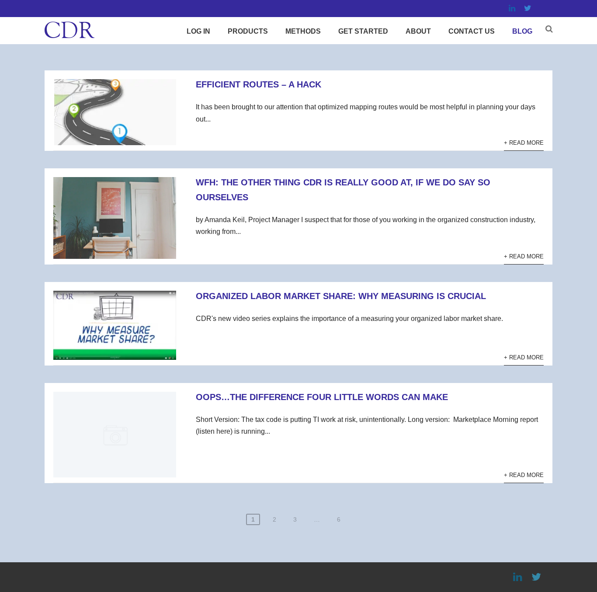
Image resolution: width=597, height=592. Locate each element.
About (418, 31)
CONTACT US (471, 31)
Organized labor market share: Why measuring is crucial (341, 296)
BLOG (522, 31)
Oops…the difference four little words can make (322, 397)
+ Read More (524, 142)
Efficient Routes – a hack (258, 84)
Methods (303, 31)
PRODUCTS (248, 31)
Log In (198, 31)
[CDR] (70, 40)
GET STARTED (363, 31)
